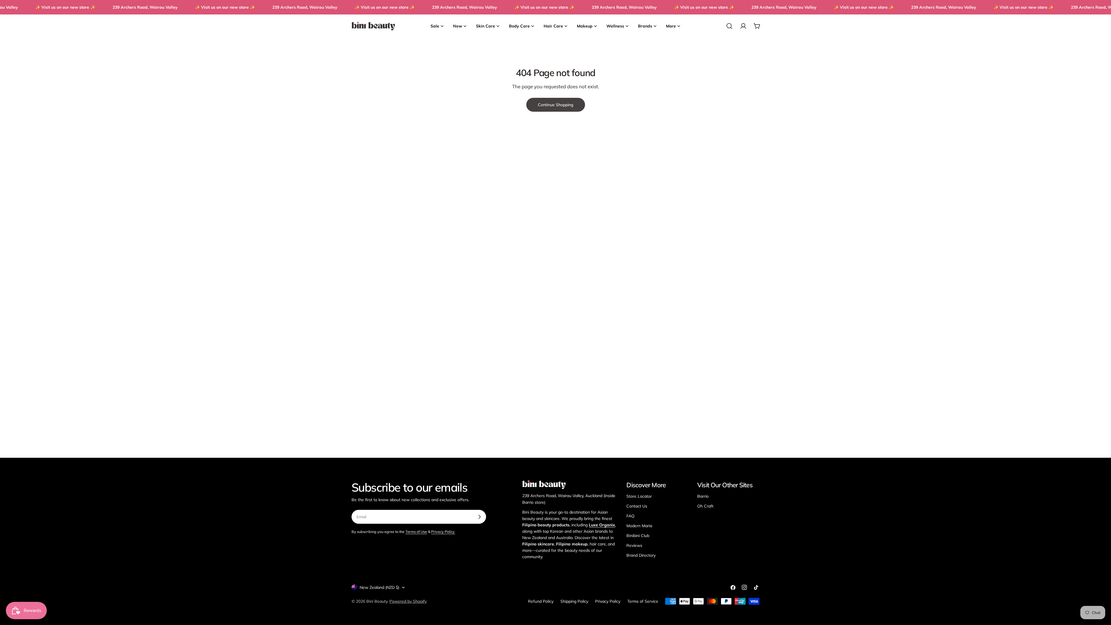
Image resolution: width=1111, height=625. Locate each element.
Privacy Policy (607, 601)
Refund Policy (540, 601)
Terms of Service (642, 601)
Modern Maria (639, 525)
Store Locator (639, 496)
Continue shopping (555, 104)
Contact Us (636, 506)
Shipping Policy (574, 601)
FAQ (630, 516)
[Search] (729, 26)
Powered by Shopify (408, 601)
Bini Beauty (376, 601)
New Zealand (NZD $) (379, 587)
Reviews (634, 545)
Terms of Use (416, 531)
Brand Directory (641, 555)
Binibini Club (637, 535)
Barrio (703, 496)
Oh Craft (705, 506)
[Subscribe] (479, 517)
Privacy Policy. (443, 531)
